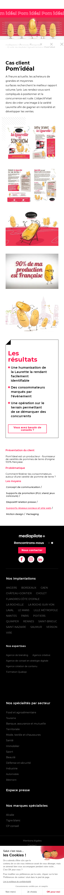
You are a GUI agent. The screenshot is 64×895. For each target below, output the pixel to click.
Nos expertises (16, 646)
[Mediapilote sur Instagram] (31, 559)
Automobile (12, 774)
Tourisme (11, 718)
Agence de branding (17, 655)
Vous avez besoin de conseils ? (27, 428)
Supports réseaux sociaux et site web (28, 508)
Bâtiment (11, 779)
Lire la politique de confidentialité (17, 882)
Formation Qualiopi (16, 672)
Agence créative (41, 655)
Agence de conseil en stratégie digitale (27, 660)
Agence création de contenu (21, 666)
